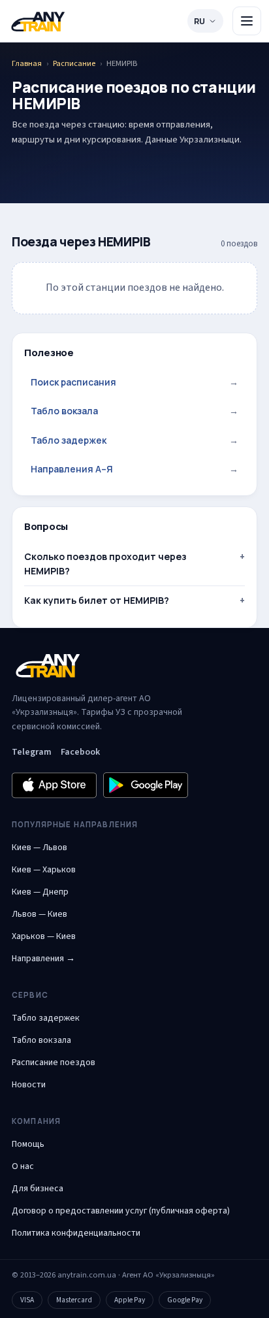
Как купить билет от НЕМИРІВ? (96, 600)
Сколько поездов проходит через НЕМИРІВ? (105, 563)
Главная (27, 63)
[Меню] (246, 21)
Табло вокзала (134, 410)
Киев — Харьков (44, 869)
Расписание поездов (53, 1062)
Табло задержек (134, 440)
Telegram (32, 752)
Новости (29, 1084)
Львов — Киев (39, 914)
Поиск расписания (134, 382)
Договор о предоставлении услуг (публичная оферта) (121, 1210)
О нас (23, 1166)
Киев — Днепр (40, 891)
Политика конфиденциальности (76, 1233)
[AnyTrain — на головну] (38, 21)
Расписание (74, 63)
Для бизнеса (37, 1188)
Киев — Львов (39, 847)
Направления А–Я (134, 469)
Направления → (43, 958)
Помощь (28, 1144)
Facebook (80, 752)
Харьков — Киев (44, 936)
